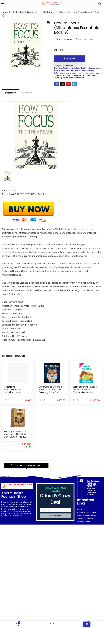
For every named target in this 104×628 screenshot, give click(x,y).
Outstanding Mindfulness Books (67, 73)
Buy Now (69, 58)
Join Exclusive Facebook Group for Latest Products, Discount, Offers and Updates (93, 488)
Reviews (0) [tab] (27, 92)
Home (5, 12)
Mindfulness (48, 12)
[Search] (100, 3)
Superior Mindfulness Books (71, 75)
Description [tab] (10, 92)
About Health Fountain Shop (13, 495)
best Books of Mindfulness (70, 68)
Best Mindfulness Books (91, 68)
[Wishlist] (52, 624)
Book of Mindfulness (62, 70)
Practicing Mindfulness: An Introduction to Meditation (12, 390)
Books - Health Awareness (25, 12)
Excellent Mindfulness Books (82, 70)
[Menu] (3, 3)
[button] (48, 22)
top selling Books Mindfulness (72, 78)
